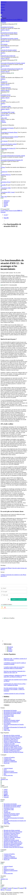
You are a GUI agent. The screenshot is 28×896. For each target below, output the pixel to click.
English (7, 19)
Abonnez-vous (4, 779)
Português (3, 21)
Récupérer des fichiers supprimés (12, 735)
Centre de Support (8, 768)
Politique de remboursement (10, 772)
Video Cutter (7, 730)
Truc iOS (6, 218)
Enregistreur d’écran (9, 714)
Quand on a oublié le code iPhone (12, 742)
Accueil (6, 214)
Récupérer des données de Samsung (12, 749)
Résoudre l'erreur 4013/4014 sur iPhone (13, 752)
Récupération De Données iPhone (12, 713)
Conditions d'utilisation (9, 760)
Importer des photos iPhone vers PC (12, 746)
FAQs (5, 769)
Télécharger (3, 2)
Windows (3, 29)
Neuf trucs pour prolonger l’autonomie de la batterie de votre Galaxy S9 (14, 672)
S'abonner (6, 705)
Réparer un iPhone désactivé (11, 741)
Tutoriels (3, 9)
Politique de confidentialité (10, 761)
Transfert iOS (7, 719)
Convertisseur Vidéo (9, 716)
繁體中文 (19, 19)
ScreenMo (6, 728)
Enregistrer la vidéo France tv (11, 739)
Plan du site (6, 763)
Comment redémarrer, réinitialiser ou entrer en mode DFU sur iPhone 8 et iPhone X (15, 676)
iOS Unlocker (7, 723)
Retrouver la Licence (9, 771)
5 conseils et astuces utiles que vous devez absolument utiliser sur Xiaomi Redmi (14, 667)
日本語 (3, 19)
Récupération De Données (10, 710)
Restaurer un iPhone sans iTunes (12, 750)
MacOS (7, 29)
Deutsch (11, 19)
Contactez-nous (7, 758)
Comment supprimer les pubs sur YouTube (14, 693)
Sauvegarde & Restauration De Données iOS (15, 727)
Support (3, 7)
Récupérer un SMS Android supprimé (13, 748)
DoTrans (6, 717)
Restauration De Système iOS (11, 721)
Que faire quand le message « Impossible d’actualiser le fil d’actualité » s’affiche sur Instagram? (14, 689)
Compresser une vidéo (9, 743)
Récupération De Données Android (12, 712)
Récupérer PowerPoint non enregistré (13, 736)
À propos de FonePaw (9, 757)
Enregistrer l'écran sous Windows (12, 738)
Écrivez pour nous (8, 775)
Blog (2, 12)
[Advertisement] (14, 243)
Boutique (3, 4)
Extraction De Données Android (12, 720)
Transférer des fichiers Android (11, 745)
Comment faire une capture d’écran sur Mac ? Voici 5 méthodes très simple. (15, 684)
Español (15, 19)
